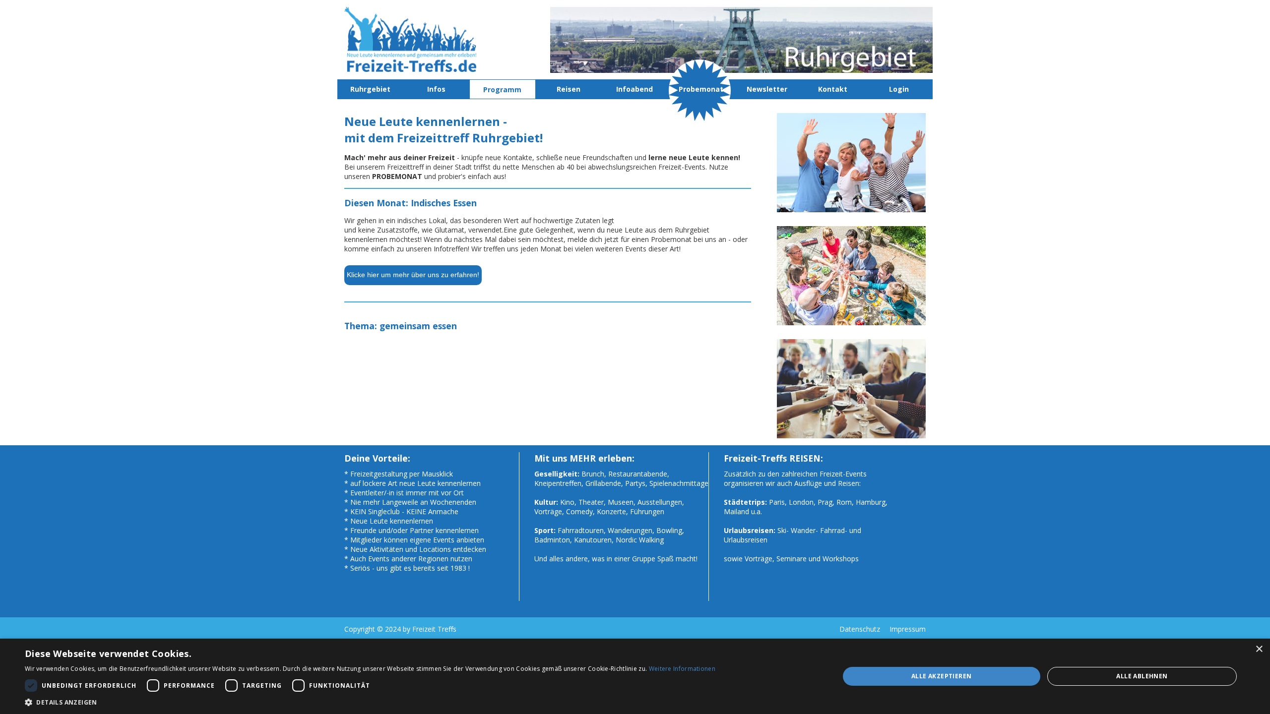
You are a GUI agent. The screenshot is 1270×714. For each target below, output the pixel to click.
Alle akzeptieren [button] (941, 676)
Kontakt (832, 89)
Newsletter (767, 89)
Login (899, 89)
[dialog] (635, 676)
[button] (370, 702)
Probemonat (701, 89)
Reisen (568, 89)
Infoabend (634, 89)
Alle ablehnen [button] (1141, 676)
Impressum (907, 629)
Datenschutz (859, 629)
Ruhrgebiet (370, 89)
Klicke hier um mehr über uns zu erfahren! (413, 275)
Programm (502, 89)
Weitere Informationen (682, 668)
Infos (436, 89)
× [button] (1259, 649)
